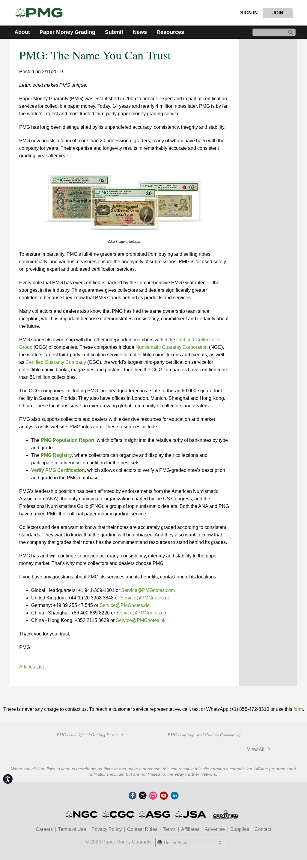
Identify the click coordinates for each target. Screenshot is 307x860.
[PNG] (95, 748)
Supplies (239, 829)
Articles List (31, 666)
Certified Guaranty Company (55, 362)
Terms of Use (72, 829)
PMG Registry (56, 455)
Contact (263, 829)
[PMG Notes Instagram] (152, 796)
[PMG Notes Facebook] (132, 796)
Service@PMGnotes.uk (145, 597)
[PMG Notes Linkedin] (174, 796)
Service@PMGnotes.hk (140, 620)
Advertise (215, 829)
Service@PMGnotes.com (148, 590)
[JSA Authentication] (190, 814)
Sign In (249, 12)
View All (256, 749)
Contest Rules (142, 829)
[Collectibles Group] (226, 814)
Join (277, 12)
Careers (44, 829)
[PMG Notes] (41, 13)
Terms (169, 829)
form (298, 709)
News (140, 32)
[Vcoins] (132, 748)
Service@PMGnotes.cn (141, 612)
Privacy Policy (106, 829)
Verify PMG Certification (58, 470)
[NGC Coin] (82, 814)
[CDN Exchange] (180, 749)
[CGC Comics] (119, 814)
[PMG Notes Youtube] (163, 796)
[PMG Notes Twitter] (143, 796)
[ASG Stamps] (155, 814)
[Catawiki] (222, 749)
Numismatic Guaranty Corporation (172, 347)
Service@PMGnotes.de (125, 605)
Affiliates (190, 829)
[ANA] (52, 748)
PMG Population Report (67, 440)
